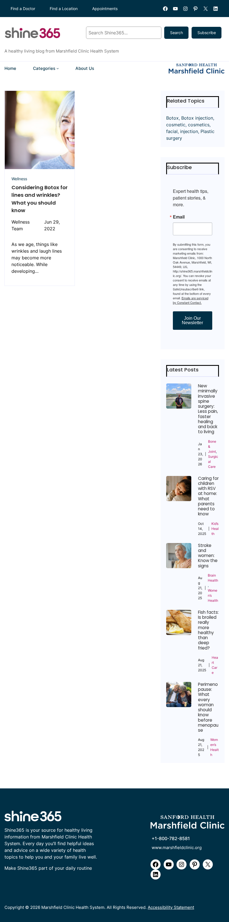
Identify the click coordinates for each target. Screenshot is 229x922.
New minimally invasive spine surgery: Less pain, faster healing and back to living (208, 409)
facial (172, 131)
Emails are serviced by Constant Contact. (190, 300)
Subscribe (206, 32)
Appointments (105, 8)
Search (176, 32)
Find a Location (64, 8)
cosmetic (175, 124)
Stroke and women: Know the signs (208, 555)
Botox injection (197, 118)
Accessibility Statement (171, 907)
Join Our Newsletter (192, 320)
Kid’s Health (215, 529)
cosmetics (198, 124)
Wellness (19, 178)
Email (179, 217)
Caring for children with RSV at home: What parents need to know (208, 496)
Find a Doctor (23, 8)
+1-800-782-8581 (171, 838)
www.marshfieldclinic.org (177, 847)
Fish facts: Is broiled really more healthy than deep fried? (208, 630)
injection (189, 131)
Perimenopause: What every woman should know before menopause (208, 707)
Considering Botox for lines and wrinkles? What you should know (39, 199)
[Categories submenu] (57, 68)
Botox (172, 118)
